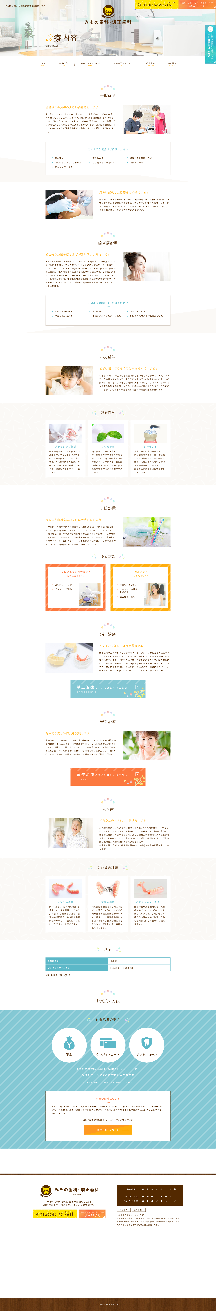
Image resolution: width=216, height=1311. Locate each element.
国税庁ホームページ (108, 1129)
